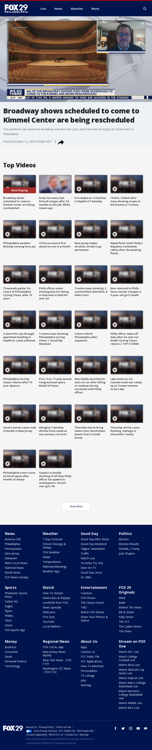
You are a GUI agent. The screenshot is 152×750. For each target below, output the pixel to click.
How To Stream (53, 593)
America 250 (13, 539)
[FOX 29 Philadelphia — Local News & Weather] (18, 8)
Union (8, 625)
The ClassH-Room (92, 602)
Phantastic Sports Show (16, 595)
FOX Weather (51, 552)
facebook (115, 728)
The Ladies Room (130, 626)
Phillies (9, 616)
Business (10, 647)
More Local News (16, 563)
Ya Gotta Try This (92, 563)
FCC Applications (91, 661)
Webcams (49, 612)
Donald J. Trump (129, 549)
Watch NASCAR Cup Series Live (131, 671)
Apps (84, 647)
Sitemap (86, 685)
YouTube (48, 622)
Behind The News (130, 607)
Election (124, 539)
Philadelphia (12, 544)
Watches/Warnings (55, 566)
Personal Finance (16, 661)
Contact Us (88, 652)
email (145, 728)
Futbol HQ (11, 601)
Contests (86, 593)
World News (12, 572)
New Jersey (12, 553)
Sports (10, 587)
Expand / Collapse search (144, 9)
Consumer (11, 652)
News (10, 533)
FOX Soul (48, 617)
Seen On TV (88, 568)
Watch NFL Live (129, 652)
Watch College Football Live (128, 658)
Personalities (89, 671)
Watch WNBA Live (130, 703)
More (95, 9)
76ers (8, 620)
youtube (138, 728)
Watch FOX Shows (92, 612)
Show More (76, 506)
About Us (89, 641)
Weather (50, 533)
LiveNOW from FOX (55, 602)
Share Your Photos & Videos (94, 618)
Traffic (85, 553)
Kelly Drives (126, 617)
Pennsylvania (13, 549)
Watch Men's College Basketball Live (132, 684)
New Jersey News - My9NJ (55, 653)
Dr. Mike (86, 577)
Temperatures (52, 562)
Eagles (9, 606)
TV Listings (88, 675)
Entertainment (94, 587)
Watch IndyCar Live (131, 678)
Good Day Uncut (91, 572)
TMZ (84, 607)
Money (11, 641)
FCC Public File (90, 656)
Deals (8, 656)
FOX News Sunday (16, 577)
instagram (130, 728)
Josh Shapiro (127, 553)
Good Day (89, 533)
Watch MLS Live (129, 708)
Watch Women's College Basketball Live (130, 694)
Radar (46, 557)
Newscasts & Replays (56, 598)
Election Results (129, 544)
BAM (122, 602)
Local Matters (52, 626)
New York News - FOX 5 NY (57, 662)
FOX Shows (88, 598)
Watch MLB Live (129, 665)
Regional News (56, 641)
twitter (123, 728)
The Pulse (125, 631)
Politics (125, 533)
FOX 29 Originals (127, 590)
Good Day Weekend (93, 544)
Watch (48, 587)
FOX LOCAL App (53, 647)
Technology (12, 666)
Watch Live (88, 558)
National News (14, 568)
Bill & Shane (126, 612)
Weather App (51, 571)
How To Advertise (92, 666)
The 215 (124, 622)
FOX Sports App (15, 630)
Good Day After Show (95, 539)
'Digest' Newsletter (93, 549)
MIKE (122, 598)
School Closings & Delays (54, 545)
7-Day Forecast (53, 539)
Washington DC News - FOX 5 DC (57, 670)
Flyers (8, 611)
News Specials (52, 607)
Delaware (11, 558)
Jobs (83, 680)
